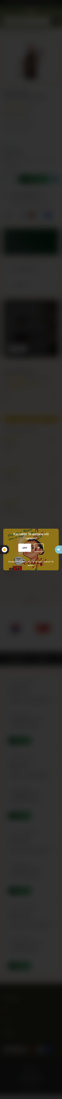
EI (39, 547)
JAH (24, 547)
